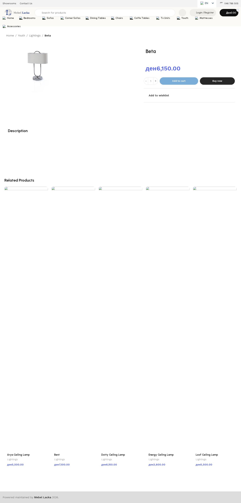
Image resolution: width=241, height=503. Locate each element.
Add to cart (178, 81)
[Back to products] (228, 36)
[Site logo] (17, 12)
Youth (21, 35)
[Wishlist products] (182, 12)
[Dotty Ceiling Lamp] (120, 319)
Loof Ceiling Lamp (207, 454)
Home (10, 35)
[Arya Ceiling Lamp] (26, 319)
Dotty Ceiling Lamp (113, 454)
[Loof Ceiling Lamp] (215, 319)
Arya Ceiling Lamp (18, 454)
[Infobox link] (229, 3)
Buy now (217, 81)
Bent (57, 454)
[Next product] (233, 36)
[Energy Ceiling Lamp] (167, 319)
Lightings (35, 35)
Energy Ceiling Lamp (161, 454)
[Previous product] (224, 36)
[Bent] (73, 319)
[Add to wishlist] (43, 191)
